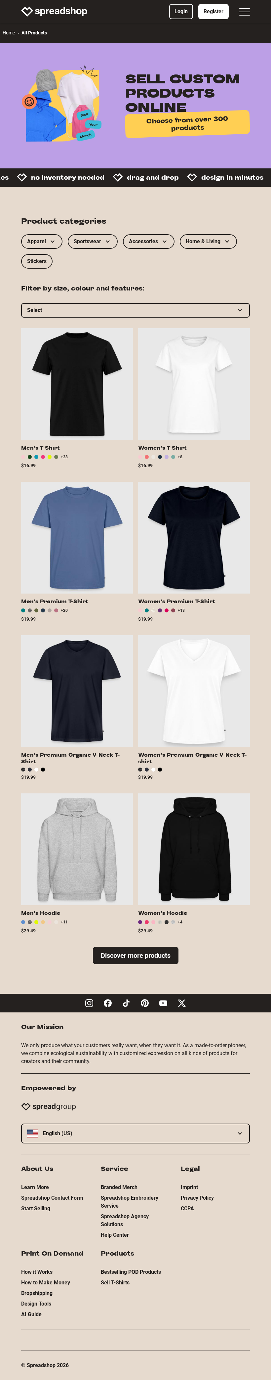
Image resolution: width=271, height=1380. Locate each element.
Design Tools (36, 1304)
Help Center (115, 1235)
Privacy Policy (197, 1198)
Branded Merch (119, 1187)
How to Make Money (45, 1282)
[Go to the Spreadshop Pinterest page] (145, 1003)
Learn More (35, 1187)
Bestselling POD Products (131, 1272)
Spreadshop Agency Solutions (125, 1220)
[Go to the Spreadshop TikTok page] (126, 1003)
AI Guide (31, 1314)
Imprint (189, 1187)
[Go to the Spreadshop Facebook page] (107, 1003)
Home (9, 32)
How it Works (37, 1272)
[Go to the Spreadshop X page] (182, 1003)
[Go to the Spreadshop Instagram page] (89, 1003)
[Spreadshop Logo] (54, 12)
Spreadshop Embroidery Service (129, 1202)
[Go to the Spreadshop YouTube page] (163, 1003)
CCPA (187, 1208)
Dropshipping (37, 1293)
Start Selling (35, 1208)
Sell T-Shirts (115, 1282)
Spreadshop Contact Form (52, 1198)
